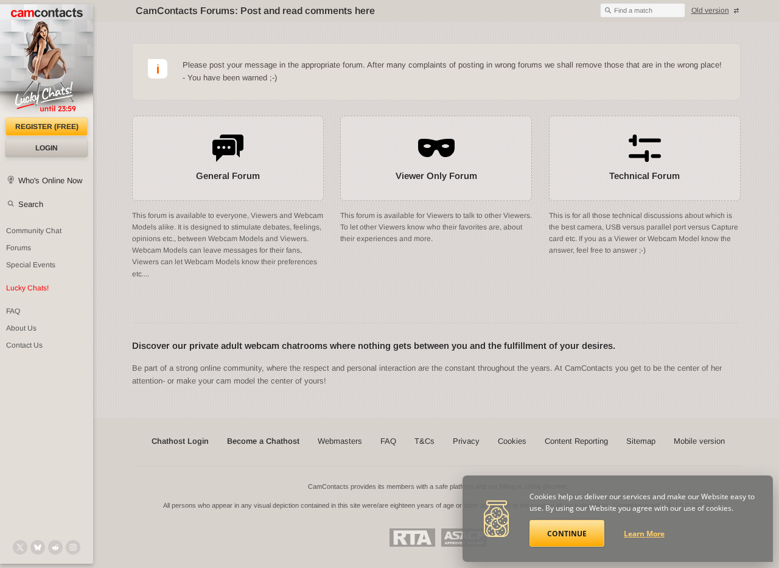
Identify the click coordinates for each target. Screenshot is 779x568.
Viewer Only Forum (436, 175)
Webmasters (340, 441)
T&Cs (424, 441)
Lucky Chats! (27, 288)
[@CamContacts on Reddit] (55, 547)
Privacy (466, 441)
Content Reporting (576, 441)
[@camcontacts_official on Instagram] (73, 547)
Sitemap (640, 441)
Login (46, 148)
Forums (18, 248)
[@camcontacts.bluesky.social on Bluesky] (37, 547)
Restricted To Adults (412, 537)
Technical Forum (644, 175)
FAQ (13, 311)
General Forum (228, 175)
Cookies (512, 441)
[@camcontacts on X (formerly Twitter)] (20, 547)
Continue (567, 533)
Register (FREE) (47, 126)
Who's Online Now (50, 180)
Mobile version (699, 441)
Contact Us (24, 345)
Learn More (644, 533)
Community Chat (33, 230)
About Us (21, 328)
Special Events (30, 265)
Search (30, 204)
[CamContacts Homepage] (46, 60)
